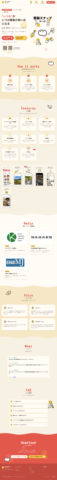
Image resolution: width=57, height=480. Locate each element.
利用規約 (53, 476)
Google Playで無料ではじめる (19, 38)
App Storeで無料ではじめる (7, 38)
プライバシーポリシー (47, 476)
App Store (17, 468)
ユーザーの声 (31, 470)
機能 (30, 468)
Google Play (18, 470)
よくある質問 (31, 472)
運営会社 (45, 466)
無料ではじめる (51, 2)
